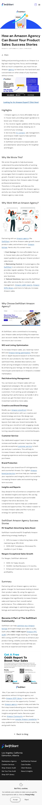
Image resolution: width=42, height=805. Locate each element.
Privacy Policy (29, 795)
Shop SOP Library (8, 774)
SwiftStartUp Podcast (29, 761)
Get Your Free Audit (9, 771)
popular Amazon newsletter (26, 719)
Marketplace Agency (9, 761)
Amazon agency (11, 704)
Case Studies (26, 764)
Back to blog (22, 734)
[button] (39, 5)
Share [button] (6, 55)
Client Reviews (26, 768)
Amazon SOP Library (14, 698)
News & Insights (27, 771)
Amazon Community (15, 716)
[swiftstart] (12, 746)
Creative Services (8, 764)
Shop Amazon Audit (9, 768)
